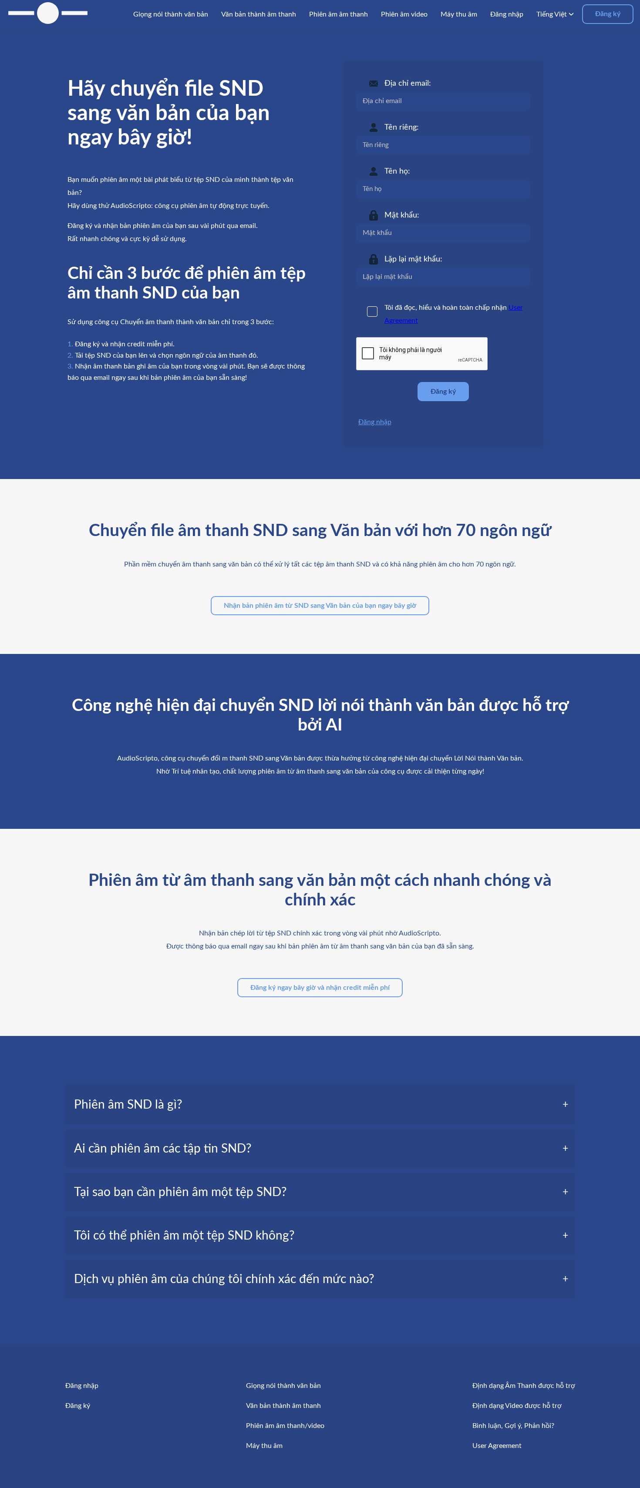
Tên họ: (397, 171)
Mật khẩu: (401, 215)
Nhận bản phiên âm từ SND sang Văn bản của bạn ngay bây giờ (320, 605)
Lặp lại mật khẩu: (413, 259)
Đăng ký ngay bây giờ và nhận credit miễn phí (320, 987)
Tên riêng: (401, 127)
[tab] (320, 1104)
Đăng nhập (374, 422)
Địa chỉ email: (407, 83)
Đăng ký (607, 13)
